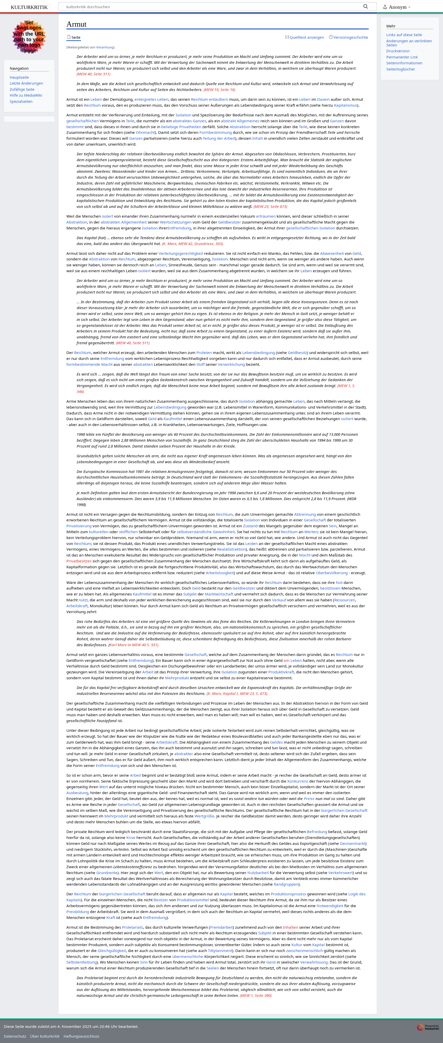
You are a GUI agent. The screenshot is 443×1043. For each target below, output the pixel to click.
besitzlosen (330, 588)
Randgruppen (286, 884)
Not (339, 582)
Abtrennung (305, 514)
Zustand (250, 525)
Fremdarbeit (221, 927)
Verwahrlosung (314, 962)
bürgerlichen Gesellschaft (344, 810)
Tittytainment (220, 950)
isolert (107, 216)
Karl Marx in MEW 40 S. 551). (134, 644)
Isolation (183, 114)
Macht (107, 364)
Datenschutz (15, 1036)
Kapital (226, 893)
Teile (130, 120)
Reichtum (199, 99)
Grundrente (106, 872)
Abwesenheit (332, 253)
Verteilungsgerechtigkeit (181, 253)
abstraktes (182, 120)
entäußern (218, 99)
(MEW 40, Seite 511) (93, 73)
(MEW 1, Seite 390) (255, 995)
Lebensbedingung (258, 352)
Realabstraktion (231, 549)
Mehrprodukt (177, 677)
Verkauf (279, 599)
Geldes (276, 742)
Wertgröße (204, 815)
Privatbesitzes (79, 560)
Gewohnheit (224, 531)
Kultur (296, 944)
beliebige (169, 126)
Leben (96, 99)
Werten (311, 531)
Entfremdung (179, 227)
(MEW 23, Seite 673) (270, 206)
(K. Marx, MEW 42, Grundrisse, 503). (193, 243)
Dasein (323, 99)
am (286, 660)
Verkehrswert (340, 872)
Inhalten (290, 927)
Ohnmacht (145, 132)
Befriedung (317, 831)
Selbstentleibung (81, 962)
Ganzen (337, 120)
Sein (333, 525)
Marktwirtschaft (219, 593)
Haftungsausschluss (81, 1036)
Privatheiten (190, 126)
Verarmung (105, 47)
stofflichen (128, 531)
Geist (271, 962)
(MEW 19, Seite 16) (219, 89)
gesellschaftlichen (82, 120)
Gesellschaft (315, 519)
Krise (130, 837)
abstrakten (143, 364)
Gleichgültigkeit (112, 950)
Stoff (200, 364)
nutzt (83, 599)
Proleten (204, 352)
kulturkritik (29, 7)
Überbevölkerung (332, 572)
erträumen (266, 216)
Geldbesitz (297, 352)
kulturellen (98, 531)
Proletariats (132, 927)
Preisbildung (77, 911)
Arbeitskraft (77, 605)
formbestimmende (83, 364)
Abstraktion (240, 126)
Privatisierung (79, 525)
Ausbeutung (77, 792)
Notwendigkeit (330, 905)
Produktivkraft (281, 671)
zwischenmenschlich (304, 950)
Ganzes (199, 120)
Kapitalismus (345, 105)
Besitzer (161, 899)
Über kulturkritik (44, 1036)
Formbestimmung (215, 132)
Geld (357, 253)
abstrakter (183, 753)
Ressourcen (344, 599)
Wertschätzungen (176, 222)
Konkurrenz (297, 781)
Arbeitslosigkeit (220, 572)
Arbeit (147, 671)
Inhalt (257, 138)
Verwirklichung (231, 364)
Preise (309, 798)
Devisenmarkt (352, 843)
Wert (103, 786)
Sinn (144, 962)
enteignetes (145, 99)
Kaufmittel (173, 418)
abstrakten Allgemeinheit (124, 222)
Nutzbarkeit (258, 872)
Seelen (213, 967)
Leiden (251, 543)
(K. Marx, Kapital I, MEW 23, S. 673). (237, 693)
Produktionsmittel (193, 899)
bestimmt (75, 126)
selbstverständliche (194, 531)
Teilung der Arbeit (219, 138)
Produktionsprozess (288, 893)
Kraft (110, 917)
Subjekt (190, 593)
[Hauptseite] (29, 36)
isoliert (144, 270)
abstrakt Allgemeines (240, 120)
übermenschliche (187, 956)
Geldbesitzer (229, 222)
